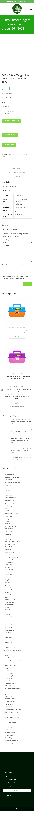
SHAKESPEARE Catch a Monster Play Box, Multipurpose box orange (17, 331)
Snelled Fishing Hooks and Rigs (13, 660)
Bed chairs (7, 490)
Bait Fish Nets (8, 668)
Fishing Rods (7, 580)
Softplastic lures (9, 696)
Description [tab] (17, 168)
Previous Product (9, 40)
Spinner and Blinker (10, 698)
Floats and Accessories (10, 627)
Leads (6, 655)
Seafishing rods (9, 614)
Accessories (8, 485)
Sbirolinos (7, 645)
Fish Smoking (8, 506)
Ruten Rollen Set (9, 612)
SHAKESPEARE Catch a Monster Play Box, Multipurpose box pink (17, 377)
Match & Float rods (10, 600)
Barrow (7, 488)
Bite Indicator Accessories (12, 717)
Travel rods (8, 622)
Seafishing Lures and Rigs (11, 733)
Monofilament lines (10, 544)
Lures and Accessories (10, 691)
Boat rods (7, 582)
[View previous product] (3, 40)
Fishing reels (7, 549)
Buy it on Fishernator (11, 121)
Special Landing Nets (10, 685)
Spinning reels (8, 574)
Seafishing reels (9, 569)
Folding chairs (8, 495)
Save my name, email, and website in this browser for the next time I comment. (15, 277)
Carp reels (7, 555)
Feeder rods (8, 595)
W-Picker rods (8, 624)
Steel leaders (8, 546)
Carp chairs (8, 493)
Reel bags (7, 524)
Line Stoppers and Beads (11, 635)
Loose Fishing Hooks (10, 658)
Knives (6, 508)
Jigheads (7, 694)
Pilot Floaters (8, 637)
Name (4, 265)
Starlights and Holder (10, 647)
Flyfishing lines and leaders (12, 542)
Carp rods (7, 585)
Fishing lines (7, 534)
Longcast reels (9, 564)
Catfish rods (8, 587)
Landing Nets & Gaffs (10, 666)
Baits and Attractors (10, 707)
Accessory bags (9, 516)
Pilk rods (7, 607)
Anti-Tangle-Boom (9, 630)
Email (20, 265)
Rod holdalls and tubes (11, 526)
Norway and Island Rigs (11, 740)
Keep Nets (7, 681)
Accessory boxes (12, 327)
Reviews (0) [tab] (17, 176)
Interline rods (8, 597)
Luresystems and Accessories (13, 709)
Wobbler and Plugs (10, 701)
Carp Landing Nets (10, 676)
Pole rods (7, 609)
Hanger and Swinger (10, 722)
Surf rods (7, 619)
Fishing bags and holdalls (11, 513)
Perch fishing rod (9, 605)
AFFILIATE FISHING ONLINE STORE (17, 1)
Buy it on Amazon (10, 135)
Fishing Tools (8, 653)
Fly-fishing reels (9, 560)
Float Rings (8, 632)
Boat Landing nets (10, 673)
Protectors (7, 510)
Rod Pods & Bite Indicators (11, 712)
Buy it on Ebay (9, 145)
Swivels (7, 663)
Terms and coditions (10, 779)
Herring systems (9, 735)
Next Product (25, 40)
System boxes (8, 479)
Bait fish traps (8, 671)
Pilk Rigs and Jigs (9, 743)
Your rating (6, 240)
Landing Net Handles (10, 683)
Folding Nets (8, 678)
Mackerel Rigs (8, 738)
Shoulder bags (9, 531)
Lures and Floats (8, 704)
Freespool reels (9, 562)
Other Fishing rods (10, 602)
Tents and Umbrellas (10, 497)
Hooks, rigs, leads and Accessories (13, 650)
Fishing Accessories (9, 500)
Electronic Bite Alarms (11, 720)
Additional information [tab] (17, 172)
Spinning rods (8, 617)
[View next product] (31, 40)
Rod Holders (8, 727)
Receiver (7, 725)
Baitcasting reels (9, 552)
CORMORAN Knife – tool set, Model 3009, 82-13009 (17, 397)
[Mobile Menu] (31, 9)
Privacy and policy (10, 782)
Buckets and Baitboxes (12, 477)
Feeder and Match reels (11, 557)
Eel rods (7, 592)
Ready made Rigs (9, 642)
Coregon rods (8, 590)
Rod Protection (9, 528)
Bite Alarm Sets (9, 715)
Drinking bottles (9, 503)
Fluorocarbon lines (10, 539)
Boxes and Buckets (14, 154)
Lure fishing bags (9, 521)
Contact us (8, 776)
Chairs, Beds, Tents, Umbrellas (12, 482)
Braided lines (8, 537)
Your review (6, 245)
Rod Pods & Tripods (10, 730)
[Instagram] (4, 799)
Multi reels (7, 567)
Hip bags (7, 519)
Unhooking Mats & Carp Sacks (13, 688)
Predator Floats (9, 640)
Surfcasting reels (9, 577)
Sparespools (8, 572)
